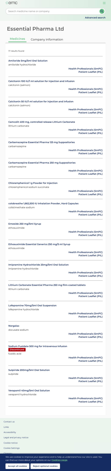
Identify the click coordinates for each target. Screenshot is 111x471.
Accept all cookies (17, 466)
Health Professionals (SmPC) (86, 68)
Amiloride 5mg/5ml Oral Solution (28, 60)
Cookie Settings (12, 448)
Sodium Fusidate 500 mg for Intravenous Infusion (37, 346)
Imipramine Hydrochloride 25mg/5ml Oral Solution (38, 264)
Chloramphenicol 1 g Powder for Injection (33, 183)
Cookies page (59, 460)
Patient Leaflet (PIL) (90, 72)
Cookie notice (10, 443)
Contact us (9, 421)
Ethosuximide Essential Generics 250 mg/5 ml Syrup (39, 244)
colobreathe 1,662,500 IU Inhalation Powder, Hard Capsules (43, 203)
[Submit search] (101, 11)
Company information (47, 39)
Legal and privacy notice (16, 437)
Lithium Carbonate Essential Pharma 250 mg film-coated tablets (47, 285)
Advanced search (95, 17)
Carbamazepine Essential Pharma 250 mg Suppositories (41, 162)
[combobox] (53, 11)
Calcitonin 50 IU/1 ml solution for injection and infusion (40, 101)
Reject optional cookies (45, 466)
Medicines (17, 38)
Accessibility (10, 432)
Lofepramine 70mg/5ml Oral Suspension (32, 305)
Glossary (8, 453)
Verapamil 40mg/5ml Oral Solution (29, 390)
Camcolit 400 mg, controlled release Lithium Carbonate (41, 122)
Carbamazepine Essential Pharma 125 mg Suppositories (41, 142)
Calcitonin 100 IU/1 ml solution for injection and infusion (41, 81)
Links (6, 427)
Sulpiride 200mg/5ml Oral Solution (29, 370)
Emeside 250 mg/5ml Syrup (24, 223)
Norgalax (13, 325)
